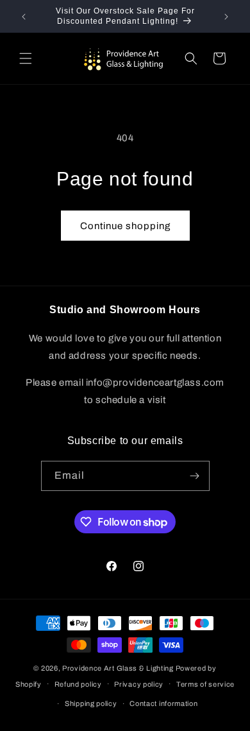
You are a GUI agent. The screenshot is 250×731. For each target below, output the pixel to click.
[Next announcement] (226, 17)
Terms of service (205, 684)
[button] (26, 58)
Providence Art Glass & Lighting (118, 668)
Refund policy (78, 684)
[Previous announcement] (24, 17)
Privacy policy (138, 684)
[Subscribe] (195, 476)
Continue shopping (125, 226)
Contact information (163, 703)
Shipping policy (91, 703)
